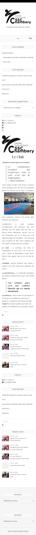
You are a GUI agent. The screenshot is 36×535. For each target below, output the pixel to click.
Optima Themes (23, 531)
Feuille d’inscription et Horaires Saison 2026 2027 (17, 78)
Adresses (5, 94)
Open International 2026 (17, 355)
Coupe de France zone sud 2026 (18, 366)
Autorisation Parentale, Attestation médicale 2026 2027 (18, 59)
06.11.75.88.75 (9, 120)
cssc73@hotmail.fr (10, 123)
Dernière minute (7, 53)
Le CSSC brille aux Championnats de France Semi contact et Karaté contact (19, 348)
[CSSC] (18, 16)
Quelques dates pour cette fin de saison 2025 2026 (19, 339)
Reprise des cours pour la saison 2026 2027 (18, 329)
